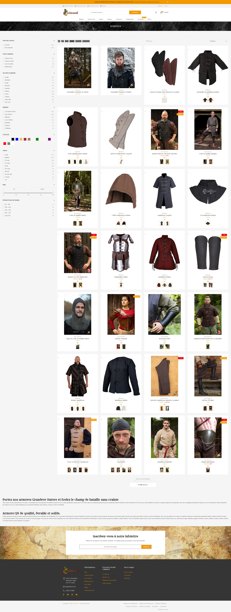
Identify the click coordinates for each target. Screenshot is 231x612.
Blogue (86, 587)
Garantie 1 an (105, 577)
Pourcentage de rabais (11, 200)
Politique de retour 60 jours (109, 580)
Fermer (63, 2)
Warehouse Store (88, 581)
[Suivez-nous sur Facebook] (63, 595)
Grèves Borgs (208, 277)
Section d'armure (9, 73)
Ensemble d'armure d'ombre (121, 92)
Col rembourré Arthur (208, 215)
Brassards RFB (164, 339)
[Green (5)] (37, 139)
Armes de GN (91, 19)
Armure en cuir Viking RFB (77, 277)
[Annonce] (115, 2)
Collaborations (129, 19)
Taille (5, 150)
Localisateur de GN (89, 590)
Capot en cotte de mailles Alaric (77, 339)
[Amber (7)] (4, 139)
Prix (4, 184)
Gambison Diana (164, 277)
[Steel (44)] (8, 143)
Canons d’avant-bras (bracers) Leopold (164, 92)
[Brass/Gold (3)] (21, 139)
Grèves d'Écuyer (208, 400)
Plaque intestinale (207, 462)
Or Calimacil (105, 574)
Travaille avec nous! (163, 609)
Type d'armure (8, 54)
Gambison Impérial (164, 462)
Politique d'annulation (144, 606)
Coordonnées (163, 606)
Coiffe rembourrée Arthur (121, 215)
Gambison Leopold (164, 215)
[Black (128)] (12, 139)
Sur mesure (142, 19)
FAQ (85, 572)
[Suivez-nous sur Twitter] (68, 595)
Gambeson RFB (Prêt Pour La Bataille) (208, 339)
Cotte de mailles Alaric (77, 215)
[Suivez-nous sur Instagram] (72, 595)
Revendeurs (155, 606)
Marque (5, 107)
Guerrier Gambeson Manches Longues (164, 400)
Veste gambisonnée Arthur (77, 154)
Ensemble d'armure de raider (77, 92)
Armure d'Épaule (121, 339)
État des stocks (8, 40)
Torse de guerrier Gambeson (77, 462)
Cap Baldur (121, 462)
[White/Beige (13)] (12, 143)
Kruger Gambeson (77, 400)
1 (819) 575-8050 (68, 6)
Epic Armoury (164, 151)
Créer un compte (128, 572)
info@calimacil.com (81, 6)
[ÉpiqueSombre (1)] (33, 139)
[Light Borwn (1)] (41, 139)
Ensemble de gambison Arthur (208, 92)
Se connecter (127, 575)
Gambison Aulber (121, 400)
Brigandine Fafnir (121, 277)
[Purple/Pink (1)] (49, 139)
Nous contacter (88, 578)
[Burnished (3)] (29, 139)
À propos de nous (88, 575)
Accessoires (119, 19)
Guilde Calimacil (106, 583)
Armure (101, 19)
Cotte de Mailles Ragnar (208, 154)
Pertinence (212, 41)
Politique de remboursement (146, 603)
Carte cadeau (87, 584)
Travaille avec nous (94, 6)
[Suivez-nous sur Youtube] (76, 595)
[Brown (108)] (25, 139)
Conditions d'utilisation (131, 606)
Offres (149, 19)
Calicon (104, 6)
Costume (109, 19)
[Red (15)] (4, 143)
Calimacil (77, 90)
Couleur (6, 134)
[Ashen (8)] (8, 139)
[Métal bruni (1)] (45, 139)
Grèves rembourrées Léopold (121, 154)
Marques (81, 19)
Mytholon (164, 90)
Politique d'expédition (160, 603)
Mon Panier (127, 578)
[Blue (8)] (16, 139)
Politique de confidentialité (130, 603)
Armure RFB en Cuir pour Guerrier (164, 154)
